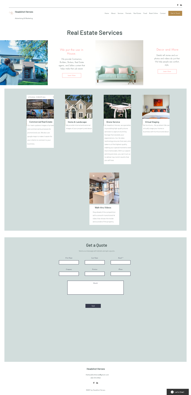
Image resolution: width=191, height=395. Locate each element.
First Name (68, 258)
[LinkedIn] (181, 5)
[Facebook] (178, 5)
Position (94, 269)
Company (69, 269)
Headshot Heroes (24, 11)
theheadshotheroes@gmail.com (97, 375)
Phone (121, 269)
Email (120, 258)
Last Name (94, 258)
